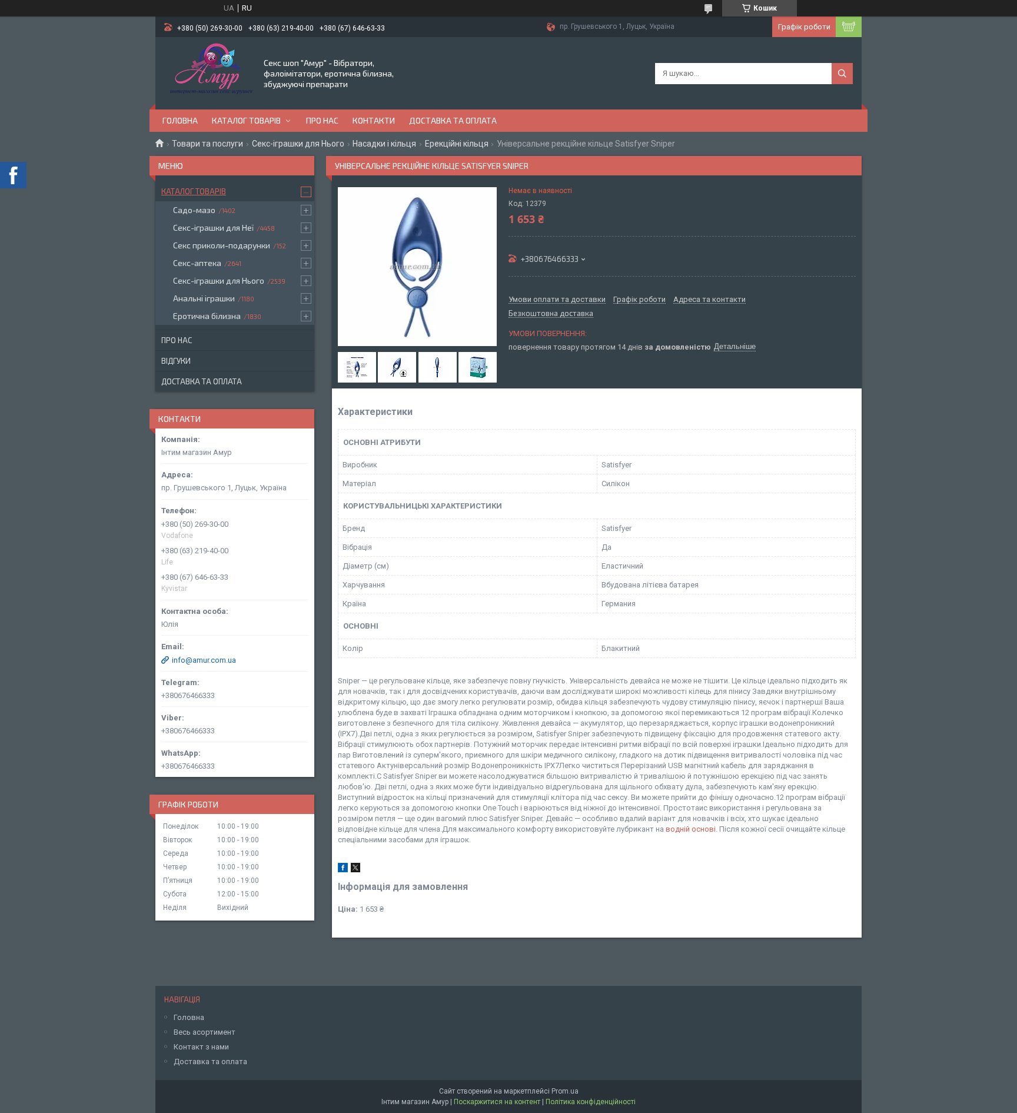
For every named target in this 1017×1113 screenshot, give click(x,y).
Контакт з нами (201, 1046)
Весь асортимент (204, 1032)
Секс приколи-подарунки (221, 245)
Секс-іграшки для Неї (213, 227)
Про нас (322, 120)
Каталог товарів (246, 120)
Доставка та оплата (453, 120)
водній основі (691, 829)
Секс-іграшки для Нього (298, 143)
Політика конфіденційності (591, 1102)
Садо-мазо (194, 210)
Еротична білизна (207, 316)
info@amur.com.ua (204, 660)
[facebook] (343, 869)
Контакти (374, 120)
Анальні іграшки (204, 298)
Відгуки (176, 361)
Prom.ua (565, 1091)
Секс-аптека (197, 263)
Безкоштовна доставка (550, 314)
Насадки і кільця (384, 143)
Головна (180, 120)
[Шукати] (842, 73)
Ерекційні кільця (456, 143)
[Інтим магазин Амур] (208, 72)
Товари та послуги (207, 143)
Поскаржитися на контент (497, 1102)
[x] (355, 869)
